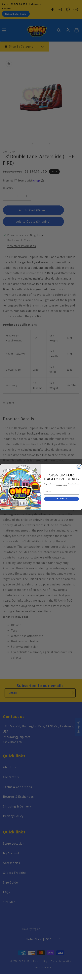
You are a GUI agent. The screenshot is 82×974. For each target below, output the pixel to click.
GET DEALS (61, 499)
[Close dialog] (79, 467)
